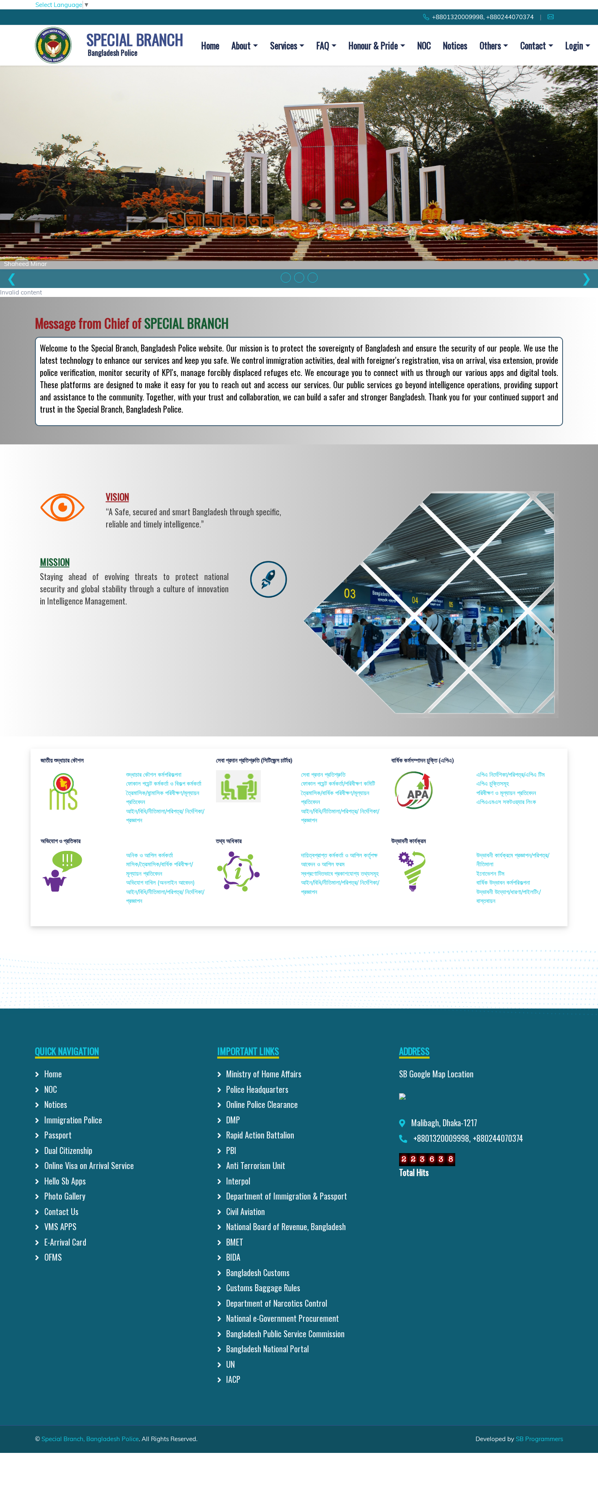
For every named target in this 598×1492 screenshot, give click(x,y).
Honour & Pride (373, 45)
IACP (232, 1379)
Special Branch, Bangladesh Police (90, 1439)
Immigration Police (72, 1120)
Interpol (237, 1181)
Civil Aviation (244, 1211)
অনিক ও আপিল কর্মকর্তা (149, 855)
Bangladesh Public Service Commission (284, 1333)
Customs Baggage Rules (262, 1287)
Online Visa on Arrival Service (88, 1165)
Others (490, 45)
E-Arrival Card (64, 1242)
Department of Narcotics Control (275, 1303)
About (241, 45)
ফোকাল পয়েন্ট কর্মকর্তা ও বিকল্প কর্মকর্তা (163, 783)
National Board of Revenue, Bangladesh (285, 1226)
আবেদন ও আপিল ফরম (323, 864)
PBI (230, 1150)
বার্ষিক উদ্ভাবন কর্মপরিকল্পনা (503, 882)
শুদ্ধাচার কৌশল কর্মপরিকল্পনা (153, 774)
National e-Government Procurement (281, 1318)
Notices (455, 45)
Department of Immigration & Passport (285, 1196)
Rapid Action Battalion (259, 1135)
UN (229, 1364)
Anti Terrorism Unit (254, 1165)
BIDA (232, 1257)
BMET (233, 1242)
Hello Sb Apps (64, 1181)
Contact (533, 45)
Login (574, 45)
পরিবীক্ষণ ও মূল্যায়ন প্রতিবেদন (506, 793)
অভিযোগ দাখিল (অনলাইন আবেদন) (160, 882)
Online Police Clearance (261, 1104)
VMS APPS (59, 1226)
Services (283, 45)
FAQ (322, 45)
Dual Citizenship (67, 1150)
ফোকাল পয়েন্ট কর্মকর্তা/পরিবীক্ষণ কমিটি (338, 783)
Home (210, 45)
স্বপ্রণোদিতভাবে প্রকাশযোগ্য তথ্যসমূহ (340, 873)
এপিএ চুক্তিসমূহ (492, 783)
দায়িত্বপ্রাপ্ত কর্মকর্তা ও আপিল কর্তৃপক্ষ (339, 855)
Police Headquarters (256, 1089)
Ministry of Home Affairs (262, 1074)
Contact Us (60, 1211)
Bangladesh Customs (257, 1272)
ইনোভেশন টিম (490, 873)
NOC (424, 45)
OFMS (52, 1257)
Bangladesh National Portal (266, 1349)
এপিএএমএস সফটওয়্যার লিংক (506, 802)
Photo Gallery (63, 1196)
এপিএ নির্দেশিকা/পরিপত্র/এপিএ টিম (510, 774)
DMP (232, 1120)
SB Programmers (539, 1439)
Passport (57, 1135)
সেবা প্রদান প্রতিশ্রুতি (323, 774)
